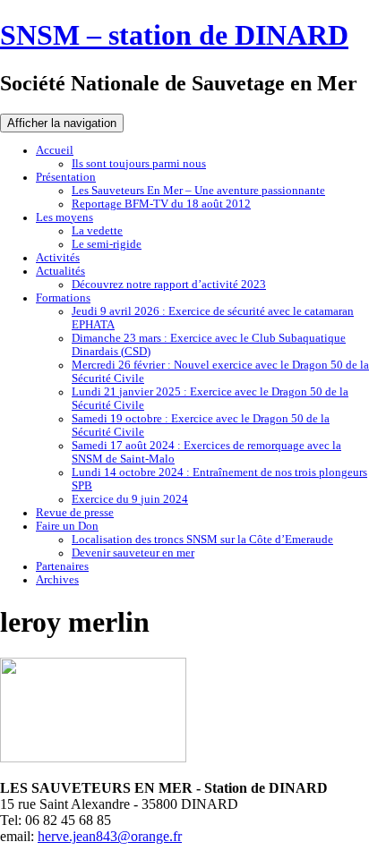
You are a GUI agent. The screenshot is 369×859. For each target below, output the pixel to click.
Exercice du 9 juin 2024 (130, 499)
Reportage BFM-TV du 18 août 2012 (161, 204)
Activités (58, 257)
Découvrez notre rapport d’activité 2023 (169, 284)
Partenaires (62, 566)
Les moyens (64, 217)
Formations (63, 298)
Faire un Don (67, 526)
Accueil (54, 150)
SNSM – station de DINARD (174, 35)
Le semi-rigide (107, 244)
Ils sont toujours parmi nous (139, 163)
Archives (57, 580)
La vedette (97, 231)
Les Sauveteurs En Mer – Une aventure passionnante (198, 190)
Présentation (66, 177)
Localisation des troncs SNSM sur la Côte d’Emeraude (202, 539)
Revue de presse (75, 512)
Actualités (60, 271)
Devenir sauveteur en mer (133, 553)
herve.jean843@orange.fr (110, 836)
